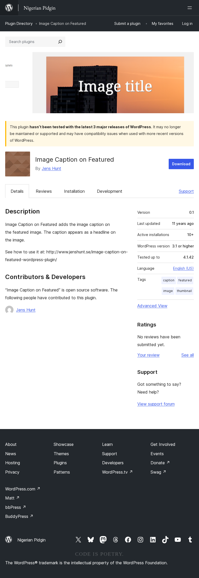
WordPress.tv (117, 472)
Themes (61, 453)
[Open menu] (190, 8)
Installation (74, 191)
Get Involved (163, 444)
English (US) (183, 268)
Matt (12, 498)
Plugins (60, 462)
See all (187, 355)
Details (17, 191)
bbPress (15, 507)
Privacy (12, 472)
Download (181, 164)
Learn (107, 444)
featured (185, 280)
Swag (158, 472)
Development (109, 191)
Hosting (12, 462)
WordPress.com (22, 488)
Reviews (44, 191)
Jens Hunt (51, 168)
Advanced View (152, 305)
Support (186, 191)
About (11, 444)
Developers (113, 462)
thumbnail (184, 291)
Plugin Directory (19, 23)
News (10, 453)
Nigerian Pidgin (31, 540)
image (168, 291)
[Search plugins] (60, 42)
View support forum (156, 403)
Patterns (62, 472)
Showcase (64, 444)
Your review (148, 355)
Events (157, 453)
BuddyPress (19, 516)
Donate (160, 462)
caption (168, 280)
